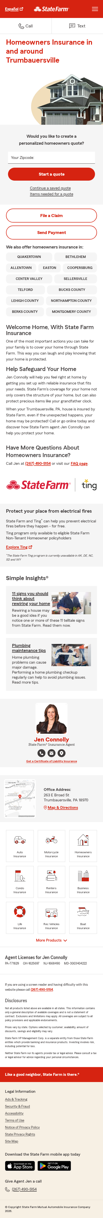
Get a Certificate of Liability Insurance (51, 761)
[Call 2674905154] (42, 753)
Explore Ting (17, 547)
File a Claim (51, 215)
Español (11, 9)
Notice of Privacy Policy (22, 1127)
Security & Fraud (17, 1106)
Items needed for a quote (51, 194)
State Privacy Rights (20, 1134)
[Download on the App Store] (20, 1166)
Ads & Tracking (16, 1099)
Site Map (11, 1141)
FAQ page (79, 464)
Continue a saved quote (50, 188)
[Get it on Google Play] (54, 1166)
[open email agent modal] (52, 753)
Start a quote (51, 174)
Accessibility (14, 1113)
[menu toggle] (95, 9)
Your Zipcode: (22, 158)
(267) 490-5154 (38, 464)
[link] (52, 8)
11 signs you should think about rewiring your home (31, 598)
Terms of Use (14, 1120)
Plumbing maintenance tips (29, 648)
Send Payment (51, 232)
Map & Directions (63, 808)
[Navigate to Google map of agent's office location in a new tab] (62, 753)
